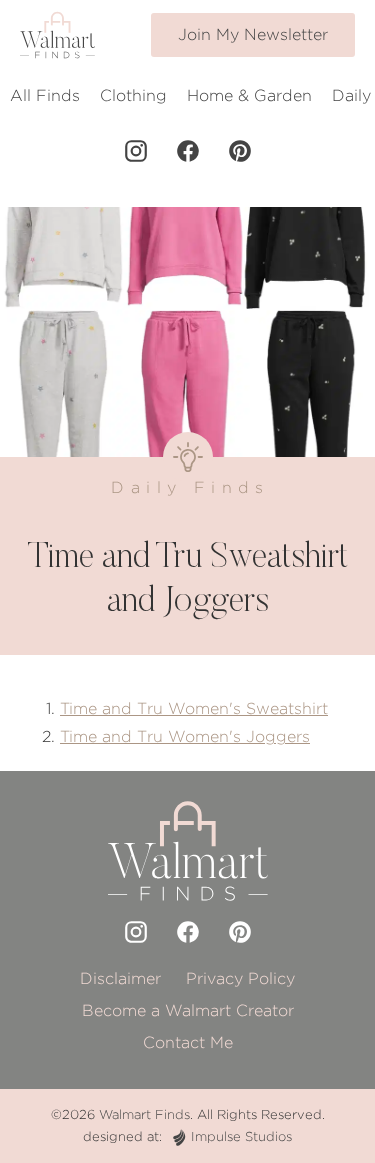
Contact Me (188, 1042)
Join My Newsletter (253, 34)
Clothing (133, 95)
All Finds (45, 95)
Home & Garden (249, 95)
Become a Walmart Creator (188, 1010)
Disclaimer (120, 978)
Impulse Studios (241, 1136)
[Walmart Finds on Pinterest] (240, 151)
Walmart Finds (144, 1114)
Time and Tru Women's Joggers (185, 736)
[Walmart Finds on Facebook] (188, 151)
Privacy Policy (240, 978)
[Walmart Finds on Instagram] (136, 151)
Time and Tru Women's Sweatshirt (194, 708)
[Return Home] (57, 35)
